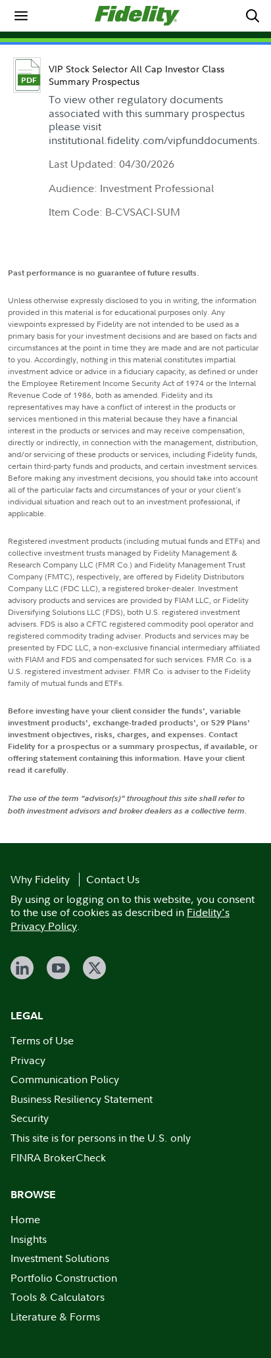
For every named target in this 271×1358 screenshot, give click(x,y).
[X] (94, 967)
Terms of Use (42, 1040)
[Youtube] (58, 967)
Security (30, 1118)
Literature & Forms (55, 1316)
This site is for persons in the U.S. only (101, 1137)
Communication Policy (65, 1079)
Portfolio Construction (64, 1278)
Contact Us (112, 879)
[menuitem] (21, 16)
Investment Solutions (60, 1258)
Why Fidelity (40, 879)
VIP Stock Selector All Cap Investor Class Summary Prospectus (136, 74)
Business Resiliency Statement (82, 1099)
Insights (29, 1239)
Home (25, 1219)
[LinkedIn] (22, 967)
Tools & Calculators (58, 1297)
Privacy (28, 1060)
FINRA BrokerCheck (58, 1157)
